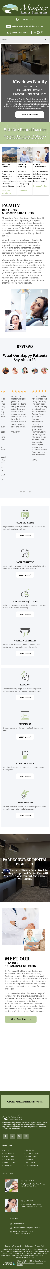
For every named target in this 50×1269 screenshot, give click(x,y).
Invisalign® (8, 1165)
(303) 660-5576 (18, 1223)
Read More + (22, 191)
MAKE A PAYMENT (20, 33)
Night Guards (30, 1162)
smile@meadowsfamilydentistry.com (27, 26)
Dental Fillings (9, 1156)
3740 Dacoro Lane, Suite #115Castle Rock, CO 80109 (24, 1232)
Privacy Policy (40, 1246)
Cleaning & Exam (10, 1153)
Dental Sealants (31, 1156)
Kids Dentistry (9, 1159)
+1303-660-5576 (27, 19)
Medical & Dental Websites (26, 1263)
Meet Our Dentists (29, 115)
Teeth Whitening (32, 1165)
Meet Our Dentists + (6, 192)
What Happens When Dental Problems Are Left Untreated (31, 1205)
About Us (7, 1150)
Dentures (29, 1159)
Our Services (30, 1150)
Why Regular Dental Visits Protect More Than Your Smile (33, 1185)
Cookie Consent (27, 1246)
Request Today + (40, 186)
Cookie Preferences (12, 1246)
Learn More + (25, 535)
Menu (4, 40)
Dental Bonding (9, 1162)
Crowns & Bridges (32, 1153)
